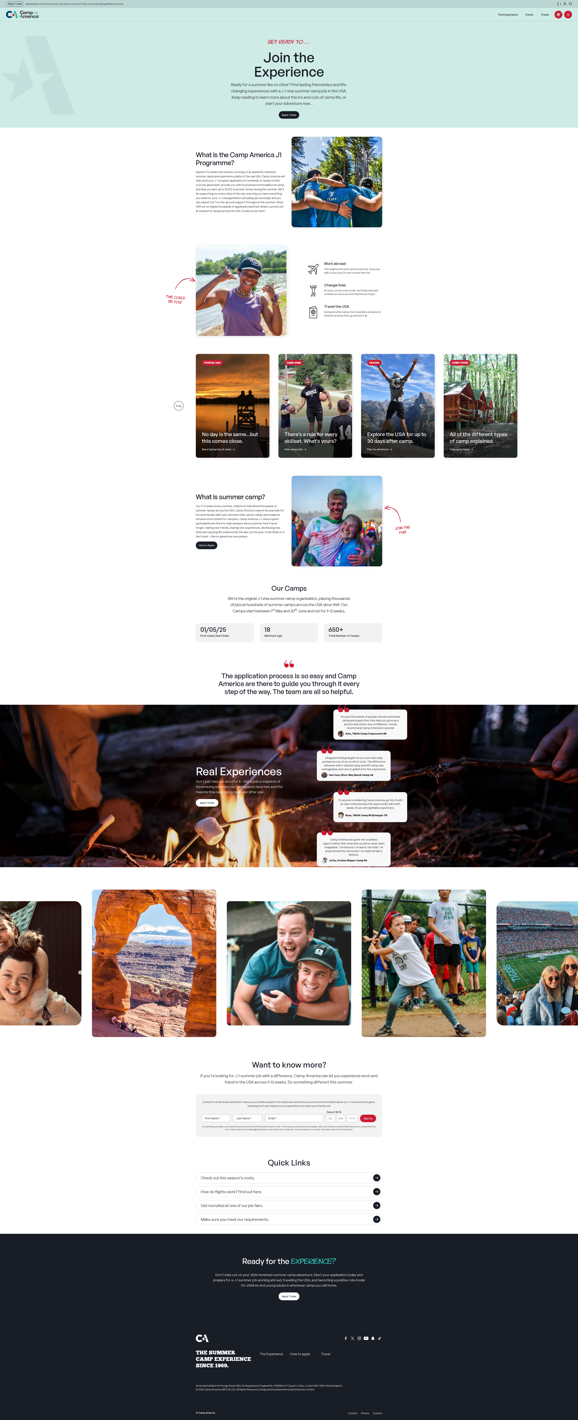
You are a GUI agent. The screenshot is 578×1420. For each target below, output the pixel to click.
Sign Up (368, 1118)
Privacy (365, 1413)
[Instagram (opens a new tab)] (359, 1338)
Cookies (377, 1413)
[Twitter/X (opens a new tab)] (352, 1338)
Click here (325, 1129)
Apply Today (15, 3)
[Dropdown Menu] (568, 15)
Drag (178, 405)
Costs (529, 14)
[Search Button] (570, 3)
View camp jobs (315, 441)
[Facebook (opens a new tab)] (345, 1338)
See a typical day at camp (232, 441)
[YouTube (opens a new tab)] (366, 1338)
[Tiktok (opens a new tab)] (379, 1338)
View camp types (480, 441)
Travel (545, 14)
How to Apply (208, 546)
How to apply (300, 1354)
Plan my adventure (398, 441)
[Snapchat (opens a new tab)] (372, 1338)
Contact (352, 1413)
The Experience (508, 14)
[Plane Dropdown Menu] (558, 15)
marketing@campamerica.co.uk (259, 1129)
